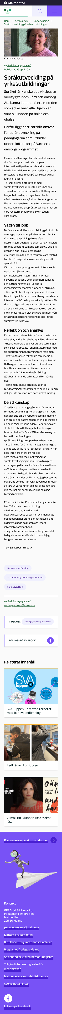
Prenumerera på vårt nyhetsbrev (26, 840)
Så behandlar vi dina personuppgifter (28, 957)
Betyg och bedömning (17, 568)
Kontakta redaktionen (18, 934)
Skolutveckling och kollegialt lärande (24, 577)
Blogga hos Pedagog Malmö (21, 949)
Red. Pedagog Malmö (19, 601)
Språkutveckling (15, 587)
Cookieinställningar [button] (16, 983)
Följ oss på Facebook (17, 1006)
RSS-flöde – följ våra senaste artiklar (28, 942)
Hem (6, 20)
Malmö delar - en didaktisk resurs (26, 976)
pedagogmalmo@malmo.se (19, 605)
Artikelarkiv (21, 20)
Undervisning (41, 20)
